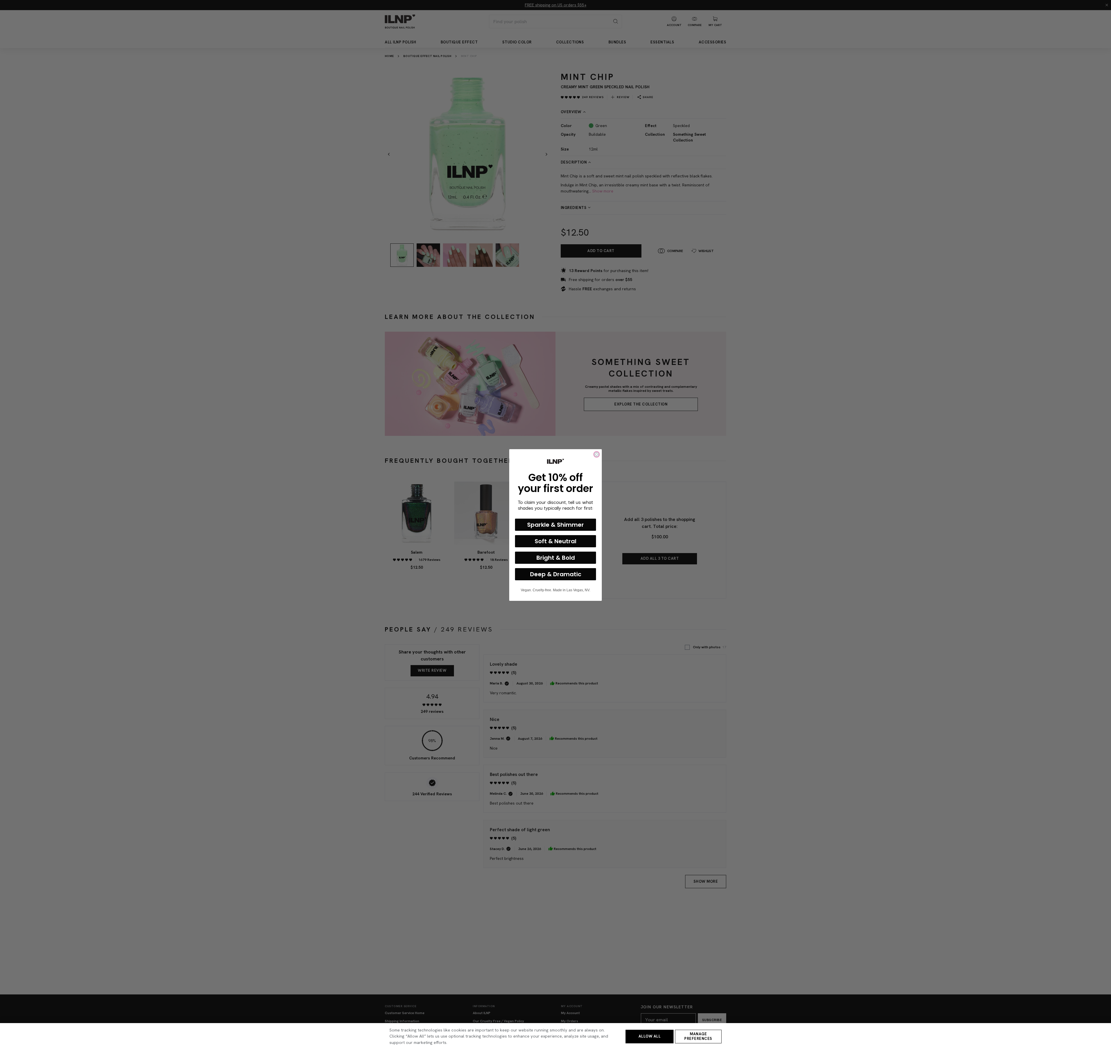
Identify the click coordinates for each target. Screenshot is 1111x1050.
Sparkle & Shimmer (555, 525)
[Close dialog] (596, 454)
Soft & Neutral (555, 541)
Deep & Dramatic (555, 574)
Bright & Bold (555, 558)
